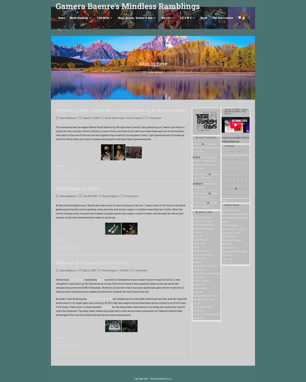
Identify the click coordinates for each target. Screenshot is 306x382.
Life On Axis (199, 269)
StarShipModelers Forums (206, 295)
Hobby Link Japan (231, 232)
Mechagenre (199, 277)
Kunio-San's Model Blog (204, 265)
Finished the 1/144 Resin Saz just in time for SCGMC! (206, 147)
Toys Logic (227, 258)
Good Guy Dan (199, 258)
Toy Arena (227, 255)
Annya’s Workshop (202, 221)
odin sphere (156, 72)
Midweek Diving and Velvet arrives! (92, 262)
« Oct (224, 200)
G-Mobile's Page (201, 250)
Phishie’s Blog (200, 288)
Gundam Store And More (234, 229)
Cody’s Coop (199, 243)
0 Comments (131, 196)
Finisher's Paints (230, 225)
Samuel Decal (228, 247)
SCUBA (124, 270)
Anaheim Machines (202, 217)
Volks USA (227, 262)
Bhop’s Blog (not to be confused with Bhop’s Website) (203, 228)
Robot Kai (226, 243)
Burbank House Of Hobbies (235, 214)
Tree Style (198, 310)
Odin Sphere (77, 279)
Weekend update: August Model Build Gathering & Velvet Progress (121, 110)
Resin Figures (134, 117)
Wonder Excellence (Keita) (206, 314)
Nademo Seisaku (201, 280)
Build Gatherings (114, 117)
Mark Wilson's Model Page (206, 273)
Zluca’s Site (198, 318)
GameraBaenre (67, 117)
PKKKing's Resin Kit (232, 240)
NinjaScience (199, 284)
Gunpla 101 (198, 262)
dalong (196, 247)
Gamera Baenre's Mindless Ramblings (128, 6)
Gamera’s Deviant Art (203, 254)
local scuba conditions (99, 298)
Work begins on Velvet (78, 188)
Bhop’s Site (198, 236)
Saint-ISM (197, 292)
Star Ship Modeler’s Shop (234, 251)
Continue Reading (69, 174)
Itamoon (197, 143)
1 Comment (154, 117)
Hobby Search (229, 236)
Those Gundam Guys (203, 306)
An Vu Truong (199, 202)
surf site (106, 306)
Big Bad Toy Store (231, 210)
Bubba (101, 279)
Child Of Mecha (200, 239)
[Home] (144, 72)
